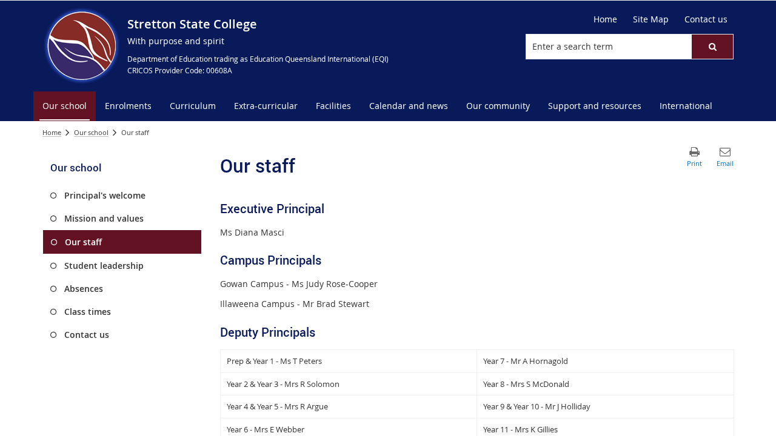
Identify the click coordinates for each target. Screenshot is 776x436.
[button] (712, 47)
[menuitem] (64, 106)
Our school (91, 132)
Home (51, 132)
